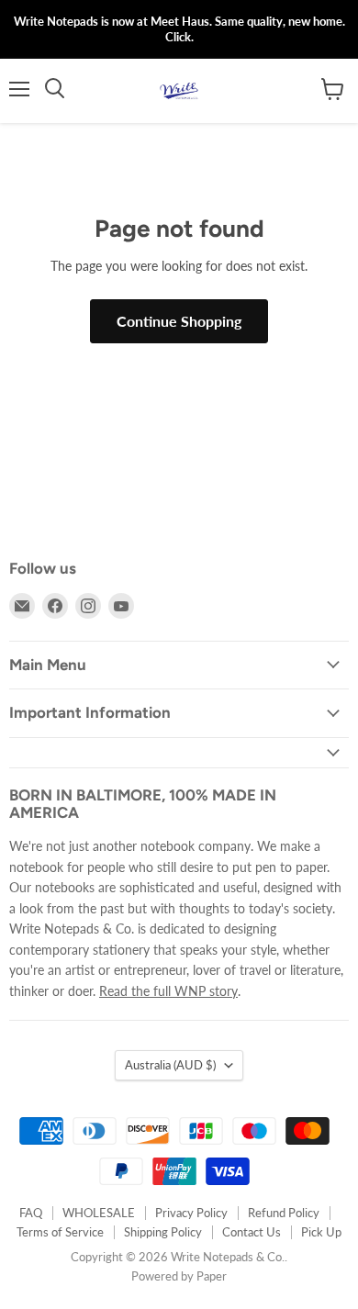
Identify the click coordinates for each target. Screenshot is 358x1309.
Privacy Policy (191, 1212)
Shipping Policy (163, 1232)
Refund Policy (283, 1212)
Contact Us (251, 1232)
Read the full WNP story (168, 991)
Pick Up (321, 1232)
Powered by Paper (179, 1276)
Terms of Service (60, 1232)
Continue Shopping (179, 321)
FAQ (30, 1212)
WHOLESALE (98, 1212)
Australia (170, 1064)
